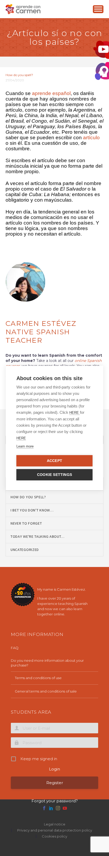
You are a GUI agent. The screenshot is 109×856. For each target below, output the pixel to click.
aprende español (51, 93)
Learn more (25, 446)
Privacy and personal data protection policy (54, 830)
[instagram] (58, 808)
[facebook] (44, 808)
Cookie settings (54, 475)
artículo (91, 137)
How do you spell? (19, 75)
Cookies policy (54, 836)
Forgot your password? (54, 800)
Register (54, 782)
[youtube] (65, 808)
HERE (74, 413)
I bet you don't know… (32, 510)
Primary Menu (98, 9)
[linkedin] (51, 808)
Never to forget (26, 523)
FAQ (15, 648)
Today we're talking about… (38, 536)
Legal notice (54, 824)
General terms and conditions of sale (46, 691)
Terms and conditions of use (38, 678)
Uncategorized (25, 549)
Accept (54, 461)
